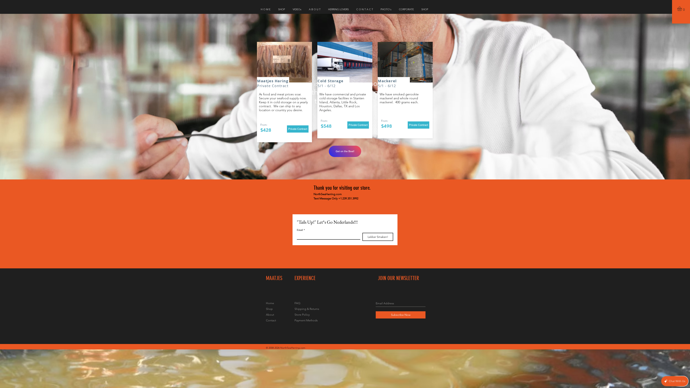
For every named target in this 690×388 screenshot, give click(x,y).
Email (301, 229)
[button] (682, 8)
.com (302, 347)
